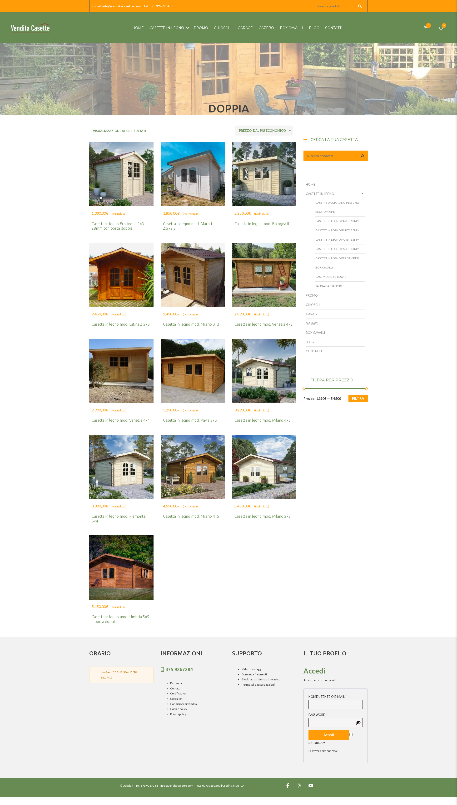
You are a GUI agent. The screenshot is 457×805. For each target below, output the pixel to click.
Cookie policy (178, 709)
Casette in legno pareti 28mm (337, 230)
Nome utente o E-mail (327, 697)
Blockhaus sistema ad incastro (261, 679)
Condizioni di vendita (183, 704)
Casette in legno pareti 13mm (337, 221)
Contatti (334, 28)
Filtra (358, 398)
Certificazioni (178, 693)
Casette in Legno (167, 28)
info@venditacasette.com (121, 6)
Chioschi (223, 28)
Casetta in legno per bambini (337, 258)
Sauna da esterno (328, 286)
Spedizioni (176, 698)
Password (318, 715)
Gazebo (266, 28)
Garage (245, 28)
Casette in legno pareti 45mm (337, 249)
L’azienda (176, 683)
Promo (201, 28)
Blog (314, 28)
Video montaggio (252, 669)
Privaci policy (178, 714)
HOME (138, 28)
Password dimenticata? (323, 751)
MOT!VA (238, 785)
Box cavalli (291, 28)
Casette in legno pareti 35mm (337, 239)
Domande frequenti (254, 674)
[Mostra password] (358, 722)
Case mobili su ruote (330, 276)
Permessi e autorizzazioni (258, 684)
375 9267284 (159, 6)
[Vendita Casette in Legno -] (30, 27)
